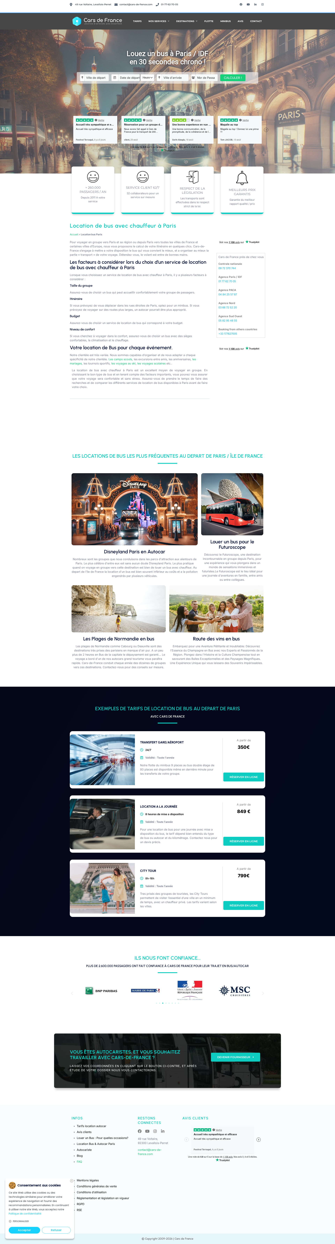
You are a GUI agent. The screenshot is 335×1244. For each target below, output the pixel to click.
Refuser (56, 1230)
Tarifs (137, 21)
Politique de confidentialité (25, 1213)
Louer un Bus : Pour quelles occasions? (102, 1138)
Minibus (225, 21)
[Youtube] (248, 4)
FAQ (79, 1161)
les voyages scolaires (151, 363)
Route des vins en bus (216, 639)
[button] (72, 993)
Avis (240, 21)
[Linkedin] (255, 4)
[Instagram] (262, 4)
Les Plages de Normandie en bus (118, 639)
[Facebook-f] (241, 4)
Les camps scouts (120, 359)
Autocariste (84, 1149)
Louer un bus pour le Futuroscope (232, 544)
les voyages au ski (123, 363)
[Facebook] (140, 1131)
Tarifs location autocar (91, 1126)
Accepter (24, 1230)
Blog (80, 1155)
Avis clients (84, 1132)
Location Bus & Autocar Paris (96, 1144)
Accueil (74, 234)
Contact (256, 21)
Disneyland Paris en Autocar (134, 552)
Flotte (208, 21)
